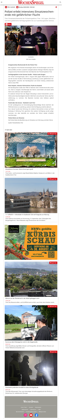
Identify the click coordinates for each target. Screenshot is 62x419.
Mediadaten (38, 407)
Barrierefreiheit (20, 411)
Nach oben (9, 130)
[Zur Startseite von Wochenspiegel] (31, 2)
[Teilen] (56, 7)
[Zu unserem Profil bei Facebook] (36, 415)
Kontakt (31, 407)
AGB (39, 409)
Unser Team (24, 407)
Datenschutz (25, 409)
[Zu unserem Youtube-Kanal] (31, 415)
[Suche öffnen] (60, 2)
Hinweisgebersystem (31, 411)
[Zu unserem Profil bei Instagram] (25, 415)
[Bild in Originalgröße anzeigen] (31, 40)
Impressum (33, 409)
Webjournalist (42, 411)
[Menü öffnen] (1, 2)
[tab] (8, 24)
